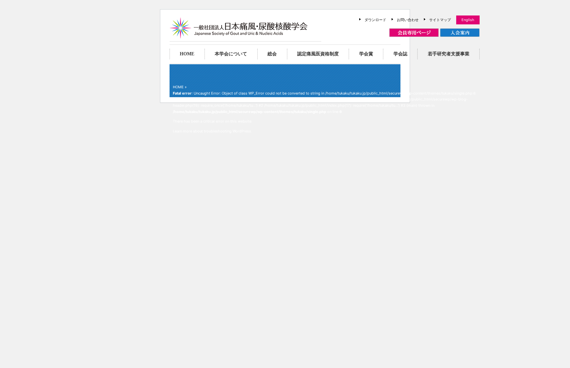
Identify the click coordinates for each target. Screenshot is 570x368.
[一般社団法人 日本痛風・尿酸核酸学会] (239, 35)
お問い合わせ (408, 19)
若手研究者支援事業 (448, 53)
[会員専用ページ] (414, 33)
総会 (272, 53)
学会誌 (400, 53)
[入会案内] (460, 33)
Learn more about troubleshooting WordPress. (212, 131)
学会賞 (366, 53)
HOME (187, 53)
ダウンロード (375, 19)
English (467, 19)
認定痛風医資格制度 (318, 53)
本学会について (231, 53)
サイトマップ (440, 19)
